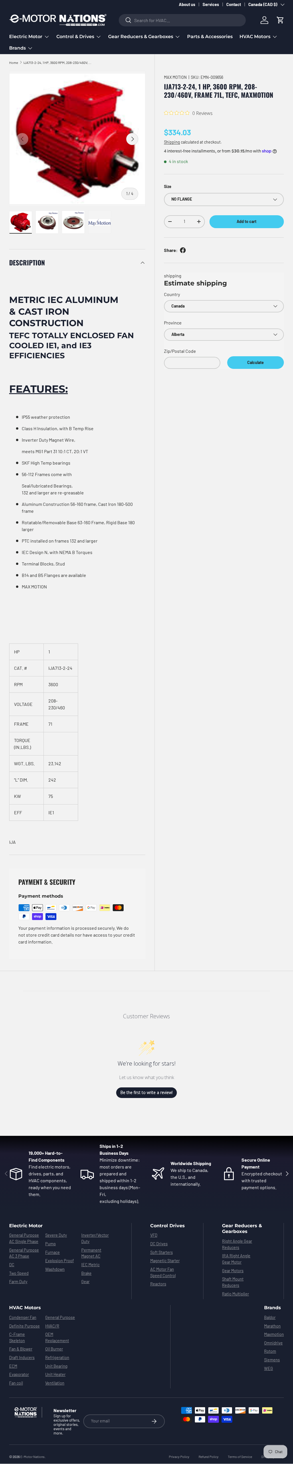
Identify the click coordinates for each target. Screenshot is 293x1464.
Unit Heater (55, 1374)
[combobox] (182, 20)
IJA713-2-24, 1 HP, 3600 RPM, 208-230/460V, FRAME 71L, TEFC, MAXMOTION (57, 62)
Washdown (55, 1269)
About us (187, 4)
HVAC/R (52, 1326)
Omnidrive (273, 1342)
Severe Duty (56, 1235)
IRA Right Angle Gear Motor (236, 1259)
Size (167, 186)
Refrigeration (57, 1357)
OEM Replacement (57, 1337)
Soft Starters (161, 1252)
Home (13, 62)
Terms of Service (240, 1457)
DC (11, 1264)
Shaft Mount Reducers (232, 1282)
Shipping (172, 142)
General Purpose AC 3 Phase (24, 1253)
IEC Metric (90, 1264)
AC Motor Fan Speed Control (163, 1272)
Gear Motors (232, 1270)
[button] (280, 20)
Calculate (255, 362)
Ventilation (54, 1383)
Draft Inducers (22, 1357)
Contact (233, 4)
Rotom (270, 1351)
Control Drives (167, 1225)
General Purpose (60, 1317)
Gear (85, 1281)
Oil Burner (54, 1348)
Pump (50, 1243)
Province (173, 322)
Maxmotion (274, 1334)
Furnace (52, 1252)
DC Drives (159, 1243)
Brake (86, 1273)
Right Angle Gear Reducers (237, 1244)
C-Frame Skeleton (17, 1337)
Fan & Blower (20, 1348)
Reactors (158, 1283)
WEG (268, 1368)
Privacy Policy (179, 1457)
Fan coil (16, 1383)
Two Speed (19, 1273)
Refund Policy (209, 1457)
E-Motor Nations (32, 1457)
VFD (153, 1235)
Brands (272, 1307)
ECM (13, 1366)
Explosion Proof (59, 1260)
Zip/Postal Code (180, 351)
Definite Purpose (24, 1326)
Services (211, 4)
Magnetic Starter (165, 1260)
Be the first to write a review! (146, 1092)
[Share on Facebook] (183, 250)
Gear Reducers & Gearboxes (242, 1228)
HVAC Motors (25, 1307)
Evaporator (19, 1374)
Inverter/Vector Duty (95, 1238)
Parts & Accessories (210, 36)
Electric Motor (26, 1225)
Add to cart (246, 221)
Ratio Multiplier (235, 1293)
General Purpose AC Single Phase (24, 1238)
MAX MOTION (175, 77)
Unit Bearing (56, 1366)
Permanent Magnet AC (91, 1253)
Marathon (272, 1326)
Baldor (270, 1317)
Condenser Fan (22, 1317)
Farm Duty (18, 1281)
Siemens (272, 1359)
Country (172, 294)
